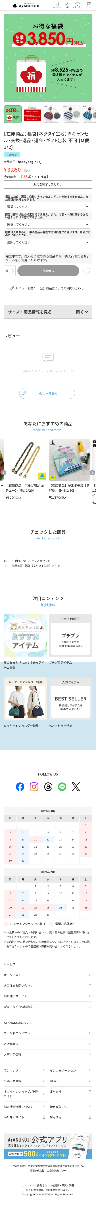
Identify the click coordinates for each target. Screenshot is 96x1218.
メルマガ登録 (12, 1081)
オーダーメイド (14, 975)
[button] (67, 5)
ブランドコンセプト (17, 1033)
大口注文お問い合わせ (18, 985)
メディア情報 (12, 1054)
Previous (3, 472)
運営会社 (55, 1091)
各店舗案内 (11, 1044)
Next (92, 472)
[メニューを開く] (6, 4)
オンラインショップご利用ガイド (21, 1093)
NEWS (54, 1081)
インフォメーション (63, 1070)
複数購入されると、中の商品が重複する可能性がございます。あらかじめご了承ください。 (48, 233)
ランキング (11, 1070)
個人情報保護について (18, 1107)
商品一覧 (20, 561)
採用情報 (55, 1117)
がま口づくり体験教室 (18, 1007)
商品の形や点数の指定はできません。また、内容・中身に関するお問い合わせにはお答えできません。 (46, 215)
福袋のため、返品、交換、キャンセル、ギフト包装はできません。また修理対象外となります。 (46, 198)
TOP (6, 561)
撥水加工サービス (15, 996)
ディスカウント (41, 561)
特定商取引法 (58, 1107)
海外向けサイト (14, 1117)
